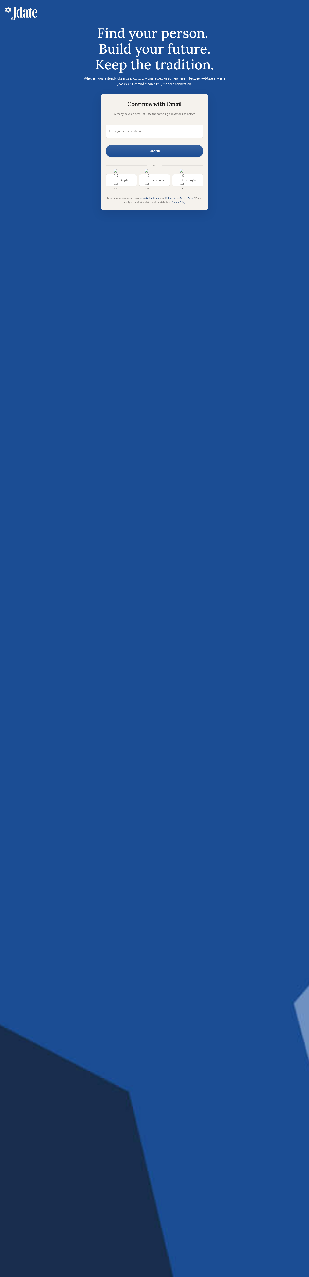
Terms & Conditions (149, 198)
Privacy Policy (178, 202)
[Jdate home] (21, 13)
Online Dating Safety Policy (179, 198)
